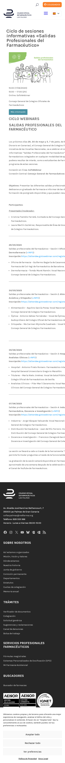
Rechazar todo (32, 743)
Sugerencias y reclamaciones (18, 625)
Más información (18, 112)
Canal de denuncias (13, 629)
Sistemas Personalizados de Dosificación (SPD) (27, 660)
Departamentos (11, 578)
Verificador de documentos (17, 611)
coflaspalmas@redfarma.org (18, 515)
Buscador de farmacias (15, 685)
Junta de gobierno (12, 569)
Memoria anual (11, 591)
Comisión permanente (14, 574)
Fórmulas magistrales (14, 656)
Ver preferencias (32, 751)
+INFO (30, 252)
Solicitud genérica (12, 620)
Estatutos (8, 582)
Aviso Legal (43, 759)
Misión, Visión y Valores (15, 556)
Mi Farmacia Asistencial (15, 665)
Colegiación (9, 616)
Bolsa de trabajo (11, 633)
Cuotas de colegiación (14, 587)
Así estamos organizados (16, 552)
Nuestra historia (11, 565)
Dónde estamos (11, 561)
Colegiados (53, 4)
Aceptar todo (33, 734)
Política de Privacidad (28, 759)
